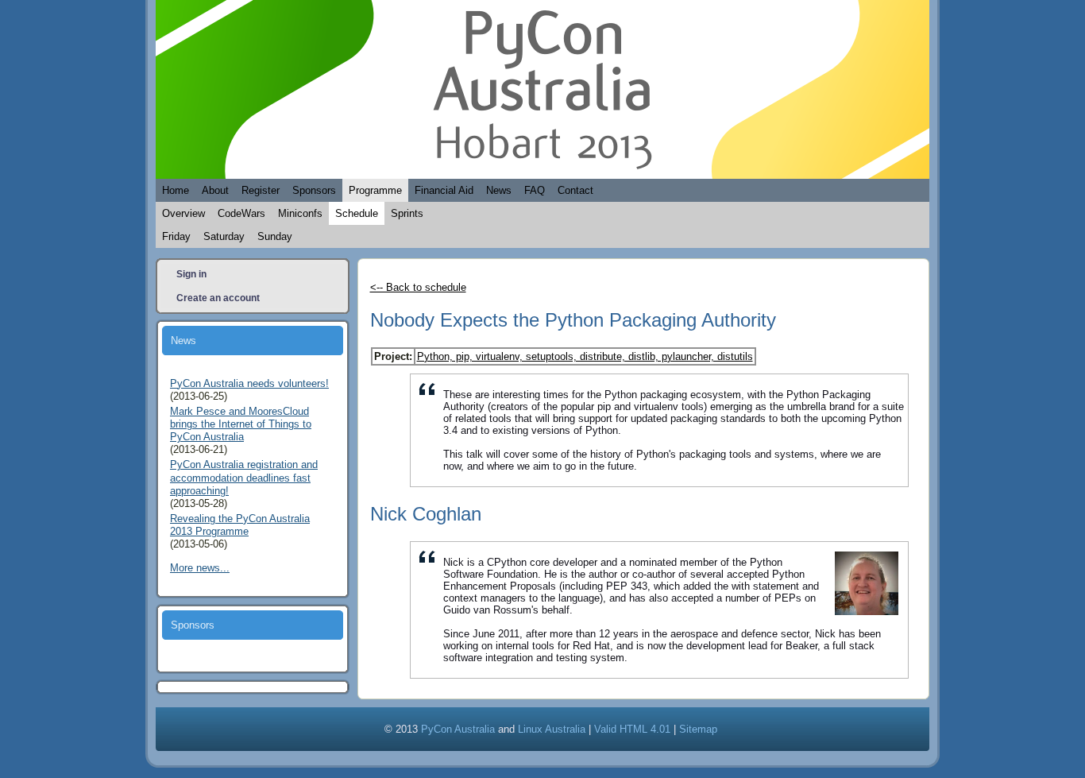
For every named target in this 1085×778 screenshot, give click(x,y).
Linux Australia (551, 729)
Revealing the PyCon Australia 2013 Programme (240, 525)
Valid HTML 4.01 (632, 729)
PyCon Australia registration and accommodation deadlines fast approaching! (244, 478)
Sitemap (698, 729)
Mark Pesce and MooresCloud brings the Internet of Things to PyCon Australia (240, 424)
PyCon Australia (458, 729)
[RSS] (177, 726)
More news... (200, 568)
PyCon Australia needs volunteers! (249, 383)
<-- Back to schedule (418, 287)
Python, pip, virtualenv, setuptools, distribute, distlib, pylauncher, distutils (585, 356)
